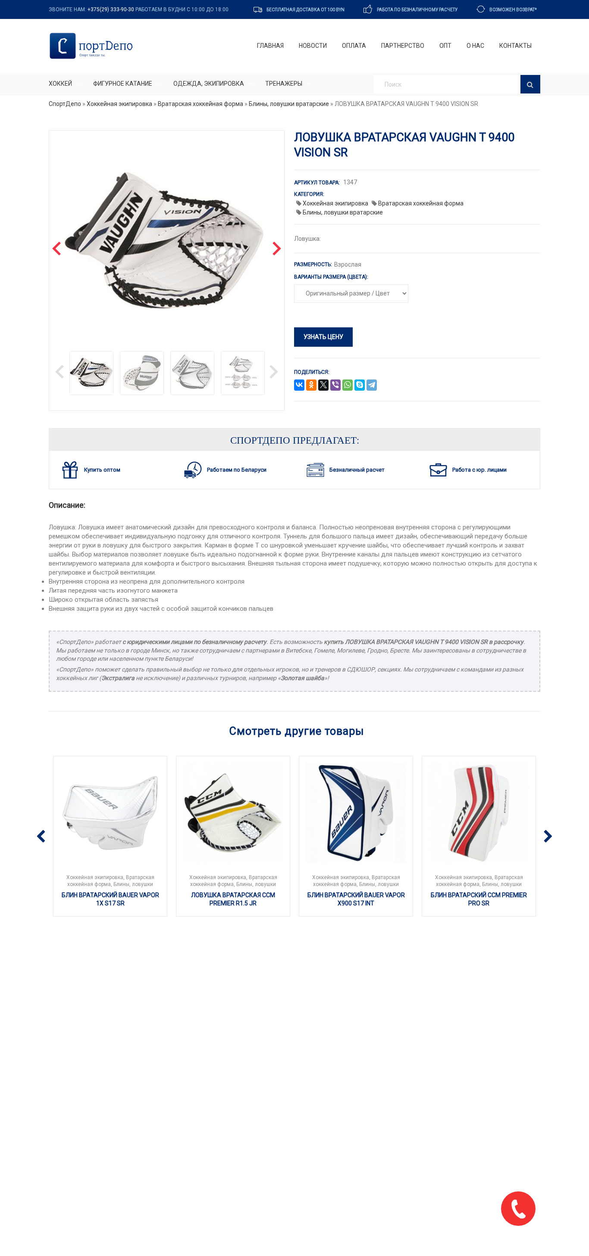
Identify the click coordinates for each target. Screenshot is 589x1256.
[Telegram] (372, 385)
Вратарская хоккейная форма (200, 103)
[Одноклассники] (311, 385)
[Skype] (359, 385)
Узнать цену (323, 336)
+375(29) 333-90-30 (111, 9)
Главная (270, 45)
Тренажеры (283, 83)
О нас (475, 45)
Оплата (354, 45)
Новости (313, 45)
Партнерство (402, 45)
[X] (323, 385)
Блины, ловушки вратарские (289, 103)
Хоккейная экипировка (119, 103)
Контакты (515, 45)
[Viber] (335, 385)
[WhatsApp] (347, 385)
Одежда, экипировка (208, 83)
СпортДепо (65, 103)
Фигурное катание (122, 83)
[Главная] (93, 46)
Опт (445, 45)
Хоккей (60, 83)
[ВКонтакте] (299, 385)
